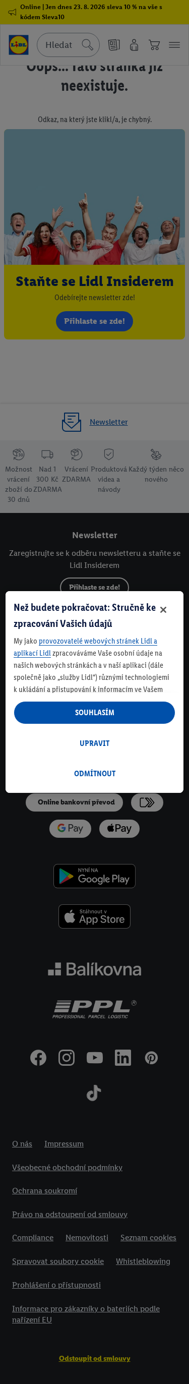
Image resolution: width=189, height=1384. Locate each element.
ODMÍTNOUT (94, 773)
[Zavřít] (163, 610)
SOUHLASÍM (94, 712)
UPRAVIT (94, 743)
